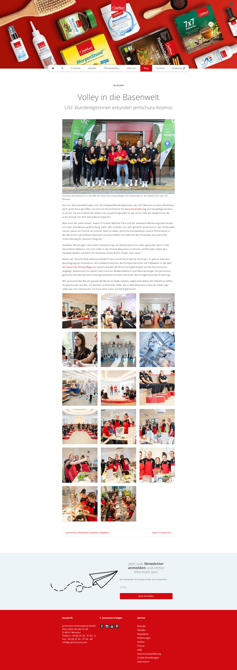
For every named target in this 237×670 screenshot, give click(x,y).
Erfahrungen (144, 637)
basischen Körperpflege (79, 267)
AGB (139, 649)
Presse (141, 645)
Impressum (143, 661)
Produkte (76, 68)
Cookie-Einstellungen (148, 658)
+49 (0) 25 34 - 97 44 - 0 (83, 635)
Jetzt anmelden (146, 596)
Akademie (177, 68)
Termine (160, 68)
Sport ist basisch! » (162, 532)
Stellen (141, 641)
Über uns (132, 68)
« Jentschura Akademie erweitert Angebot (87, 532)
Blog (146, 68)
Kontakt (141, 626)
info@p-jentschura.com (74, 642)
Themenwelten (111, 68)
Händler (92, 68)
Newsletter (143, 634)
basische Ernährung (135, 209)
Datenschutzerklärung (149, 653)
